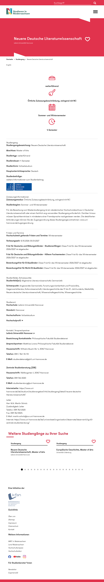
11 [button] (54, 470)
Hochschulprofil (13, 320)
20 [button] (82, 470)
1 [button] (22, 470)
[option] (52, 37)
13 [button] (60, 470)
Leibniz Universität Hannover (19, 333)
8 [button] (44, 470)
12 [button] (57, 470)
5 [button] (35, 470)
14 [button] (63, 470)
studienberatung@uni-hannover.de (28, 383)
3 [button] (28, 470)
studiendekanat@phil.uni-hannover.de (30, 359)
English (8, 65)
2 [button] (25, 470)
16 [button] (69, 470)
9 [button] (47, 470)
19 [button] (79, 470)
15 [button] (66, 470)
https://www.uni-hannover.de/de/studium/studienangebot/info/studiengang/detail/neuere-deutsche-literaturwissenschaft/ (43, 391)
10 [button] (50, 470)
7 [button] (41, 470)
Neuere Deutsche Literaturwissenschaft (40, 59)
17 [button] (73, 470)
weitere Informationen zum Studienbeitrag (25, 179)
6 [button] (38, 470)
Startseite (9, 59)
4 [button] (31, 470)
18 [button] (76, 470)
